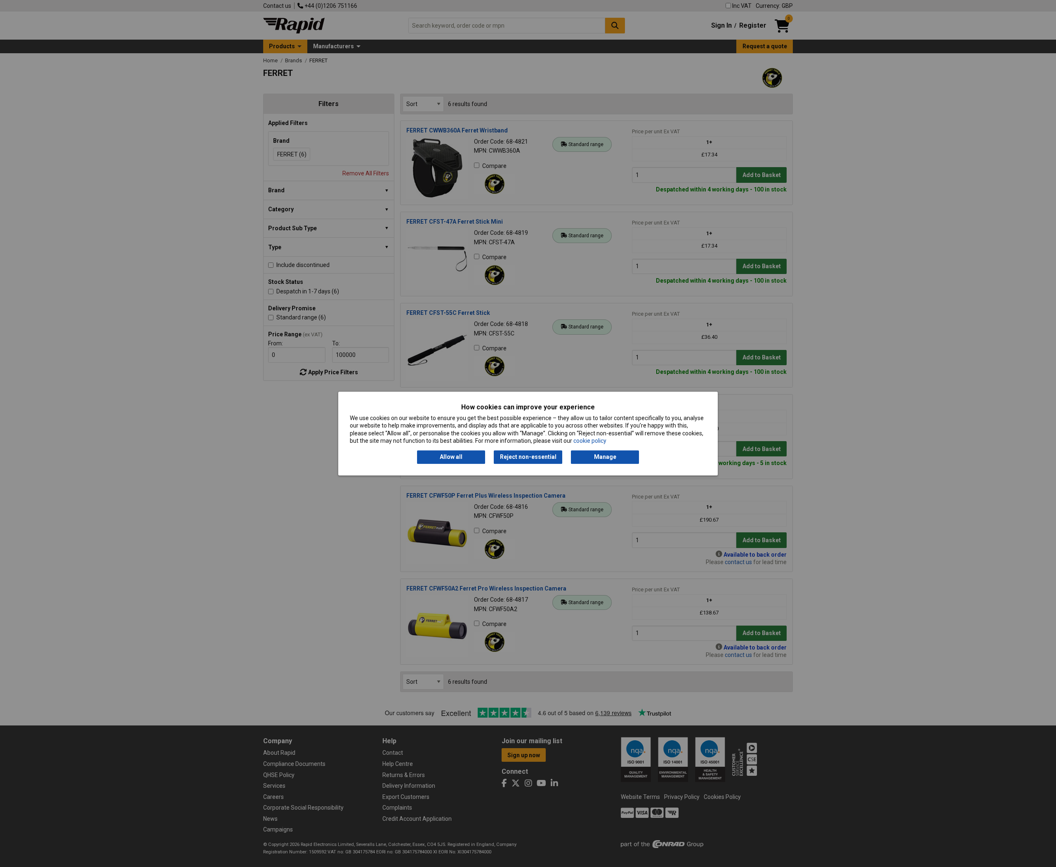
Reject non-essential (528, 457)
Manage (605, 457)
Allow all (451, 457)
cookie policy (589, 440)
